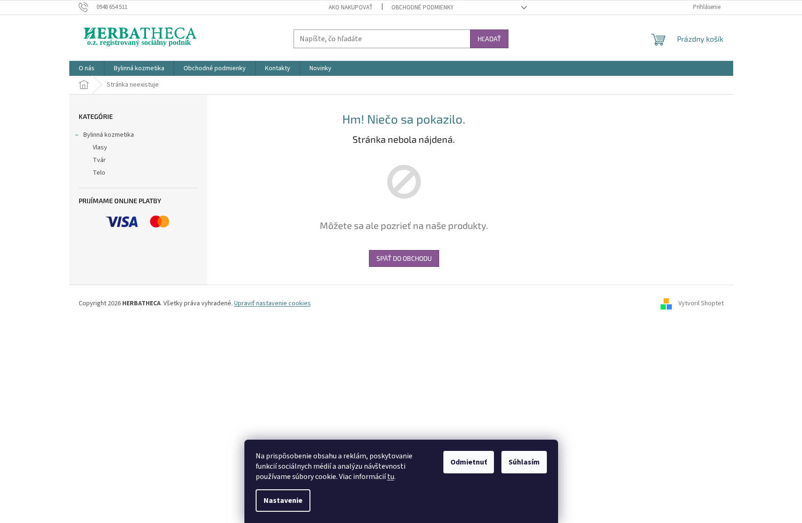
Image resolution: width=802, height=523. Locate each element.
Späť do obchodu (404, 258)
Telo (99, 172)
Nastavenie (283, 500)
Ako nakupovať (351, 7)
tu (390, 476)
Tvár (99, 160)
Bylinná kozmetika (108, 135)
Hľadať (489, 39)
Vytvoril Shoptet (701, 303)
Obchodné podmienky (422, 7)
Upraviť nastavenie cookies (272, 303)
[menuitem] (86, 68)
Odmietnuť (468, 462)
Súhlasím (524, 462)
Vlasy (100, 147)
